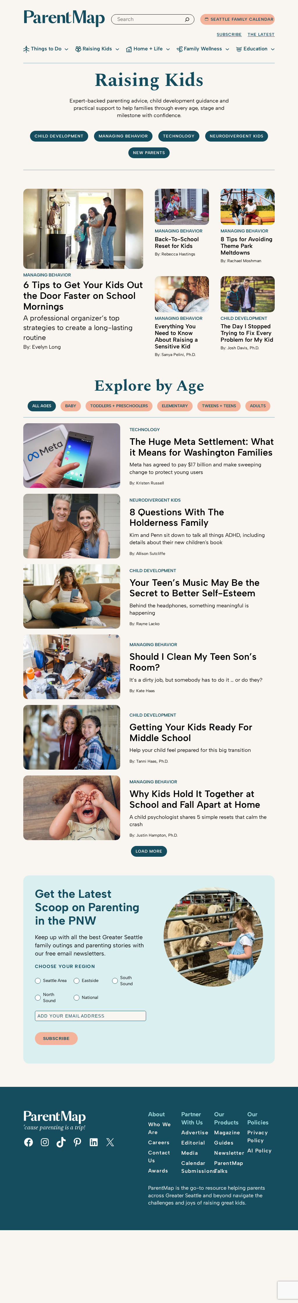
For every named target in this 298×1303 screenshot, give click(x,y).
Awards (158, 1171)
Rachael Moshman (244, 260)
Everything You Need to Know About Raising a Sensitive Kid (176, 336)
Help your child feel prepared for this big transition (190, 750)
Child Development (244, 318)
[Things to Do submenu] (66, 49)
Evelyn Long (46, 347)
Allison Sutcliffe (150, 553)
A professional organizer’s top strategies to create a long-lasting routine (78, 328)
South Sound (126, 980)
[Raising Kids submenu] (117, 49)
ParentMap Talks (228, 1167)
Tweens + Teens (219, 405)
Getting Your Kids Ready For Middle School (191, 732)
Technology (179, 136)
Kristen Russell (150, 483)
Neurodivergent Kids (236, 136)
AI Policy (259, 1150)
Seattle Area (55, 980)
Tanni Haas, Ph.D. (152, 761)
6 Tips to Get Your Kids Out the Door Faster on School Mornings (83, 295)
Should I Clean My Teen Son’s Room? (193, 662)
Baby (70, 405)
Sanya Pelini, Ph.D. (179, 354)
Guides (224, 1143)
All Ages (41, 405)
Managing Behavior (123, 136)
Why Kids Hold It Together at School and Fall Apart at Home (195, 799)
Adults (258, 405)
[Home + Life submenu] (168, 49)
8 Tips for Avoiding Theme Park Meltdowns (246, 246)
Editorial (193, 1143)
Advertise (194, 1132)
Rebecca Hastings (178, 254)
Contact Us (159, 1156)
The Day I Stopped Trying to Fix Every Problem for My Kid (247, 333)
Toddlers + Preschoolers (119, 405)
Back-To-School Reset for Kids (177, 242)
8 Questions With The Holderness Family (177, 517)
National (90, 997)
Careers (159, 1142)
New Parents (149, 152)
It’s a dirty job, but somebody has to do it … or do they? (196, 680)
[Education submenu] (273, 49)
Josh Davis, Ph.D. (243, 347)
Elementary (175, 405)
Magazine (227, 1132)
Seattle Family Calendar (242, 19)
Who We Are (159, 1128)
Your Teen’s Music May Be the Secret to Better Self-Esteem (195, 588)
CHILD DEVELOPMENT (59, 136)
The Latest (261, 34)
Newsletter (229, 1153)
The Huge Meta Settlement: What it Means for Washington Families (202, 447)
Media (189, 1153)
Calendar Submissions (198, 1167)
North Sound (49, 997)
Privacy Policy (257, 1136)
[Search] (187, 19)
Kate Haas (145, 690)
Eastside (90, 980)
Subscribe (229, 34)
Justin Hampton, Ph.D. (157, 835)
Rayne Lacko (147, 623)
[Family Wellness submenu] (227, 49)
